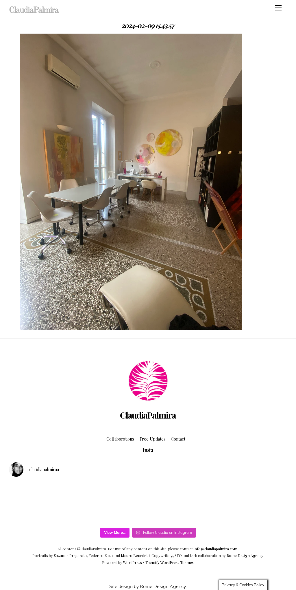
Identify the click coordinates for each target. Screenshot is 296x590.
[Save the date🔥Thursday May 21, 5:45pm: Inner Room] (235, 513)
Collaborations (120, 439)
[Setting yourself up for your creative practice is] (25, 513)
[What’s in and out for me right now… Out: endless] (200, 493)
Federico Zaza (100, 555)
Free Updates (153, 439)
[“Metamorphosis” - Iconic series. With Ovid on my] (60, 493)
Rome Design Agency (245, 555)
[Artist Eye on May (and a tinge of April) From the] (60, 513)
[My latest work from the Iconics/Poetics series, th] (95, 513)
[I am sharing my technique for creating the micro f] (165, 513)
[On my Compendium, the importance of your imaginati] (270, 493)
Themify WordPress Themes (169, 562)
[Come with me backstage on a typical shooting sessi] (235, 493)
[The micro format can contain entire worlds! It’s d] (200, 513)
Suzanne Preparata (70, 555)
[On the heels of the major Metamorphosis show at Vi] (165, 493)
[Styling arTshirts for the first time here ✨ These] (130, 513)
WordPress (132, 562)
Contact (178, 439)
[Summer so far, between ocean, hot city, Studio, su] (95, 493)
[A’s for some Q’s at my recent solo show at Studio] (270, 513)
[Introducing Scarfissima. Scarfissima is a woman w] (130, 493)
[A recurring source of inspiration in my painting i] (25, 493)
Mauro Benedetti (135, 555)
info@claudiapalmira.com (215, 548)
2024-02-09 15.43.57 (148, 25)
